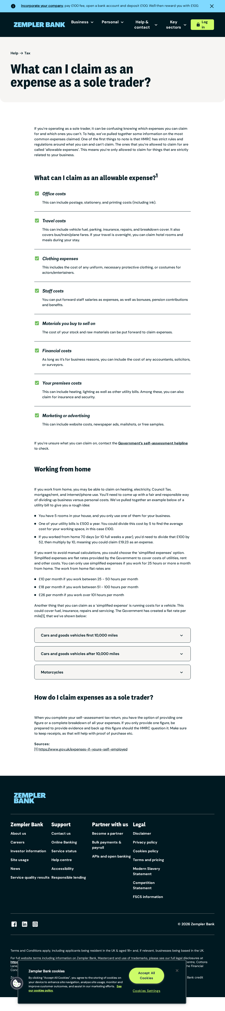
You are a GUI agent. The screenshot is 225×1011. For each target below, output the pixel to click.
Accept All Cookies (146, 975)
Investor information (28, 851)
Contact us (61, 833)
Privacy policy (145, 842)
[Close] (177, 970)
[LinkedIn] (24, 924)
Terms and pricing (148, 860)
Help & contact (142, 24)
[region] (102, 982)
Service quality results (30, 877)
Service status (64, 851)
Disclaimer (142, 833)
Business (80, 22)
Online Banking (64, 842)
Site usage (20, 860)
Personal (110, 22)
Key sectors (173, 24)
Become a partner (107, 833)
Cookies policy (145, 851)
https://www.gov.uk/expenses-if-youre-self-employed (82, 749)
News (15, 868)
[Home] (40, 24)
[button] (17, 983)
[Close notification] (211, 6)
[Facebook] (14, 924)
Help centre (61, 860)
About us (18, 833)
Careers (18, 842)
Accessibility (62, 868)
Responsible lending (68, 877)
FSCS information (148, 896)
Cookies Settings (146, 991)
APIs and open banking (111, 856)
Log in (205, 24)
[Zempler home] (30, 798)
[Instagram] (35, 924)
